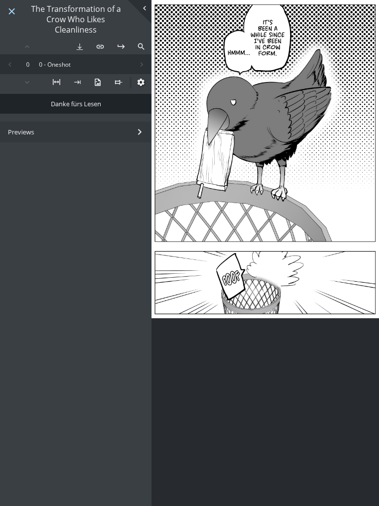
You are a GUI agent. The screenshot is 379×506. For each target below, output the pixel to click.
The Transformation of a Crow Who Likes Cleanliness (76, 19)
